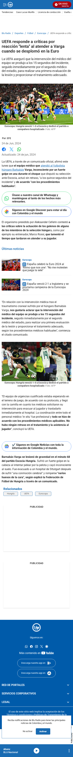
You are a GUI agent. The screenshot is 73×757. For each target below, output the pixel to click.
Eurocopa (41, 33)
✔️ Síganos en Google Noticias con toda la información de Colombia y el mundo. (38, 446)
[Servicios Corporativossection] (68, 693)
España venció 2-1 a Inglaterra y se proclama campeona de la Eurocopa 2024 (45, 287)
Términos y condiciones (19, 714)
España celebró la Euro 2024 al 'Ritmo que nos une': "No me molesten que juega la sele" (45, 267)
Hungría (10, 493)
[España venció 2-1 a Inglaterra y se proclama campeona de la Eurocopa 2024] (11, 285)
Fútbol (30, 33)
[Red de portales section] (68, 685)
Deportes (19, 33)
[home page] (36, 627)
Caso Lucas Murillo (25, 12)
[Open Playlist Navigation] (69, 750)
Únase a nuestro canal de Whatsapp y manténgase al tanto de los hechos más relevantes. (36, 198)
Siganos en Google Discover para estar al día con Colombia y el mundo (39, 211)
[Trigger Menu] (5, 4)
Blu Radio (6, 33)
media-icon (36, 750)
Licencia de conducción (49, 12)
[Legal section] (68, 702)
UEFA (26, 493)
